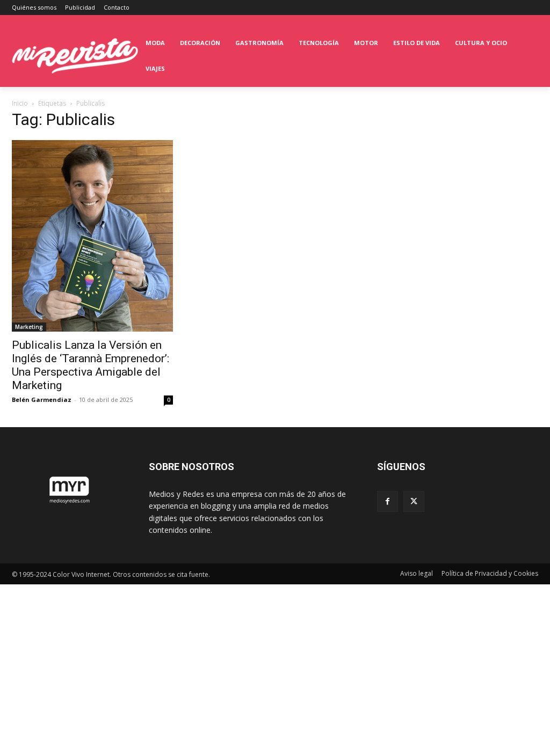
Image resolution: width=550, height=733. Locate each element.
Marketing (29, 327)
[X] (413, 501)
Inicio (20, 103)
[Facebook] (387, 501)
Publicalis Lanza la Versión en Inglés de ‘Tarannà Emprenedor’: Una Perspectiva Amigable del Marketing (90, 365)
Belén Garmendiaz (41, 399)
